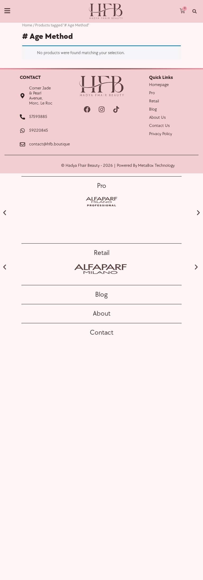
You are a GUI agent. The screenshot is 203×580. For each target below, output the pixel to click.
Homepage (159, 84)
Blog (153, 109)
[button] (194, 11)
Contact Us (159, 125)
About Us (157, 117)
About (101, 314)
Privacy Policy (160, 133)
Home (27, 25)
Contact (101, 333)
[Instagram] (101, 109)
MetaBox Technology (156, 165)
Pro (152, 93)
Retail (154, 101)
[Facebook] (87, 109)
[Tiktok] (116, 109)
